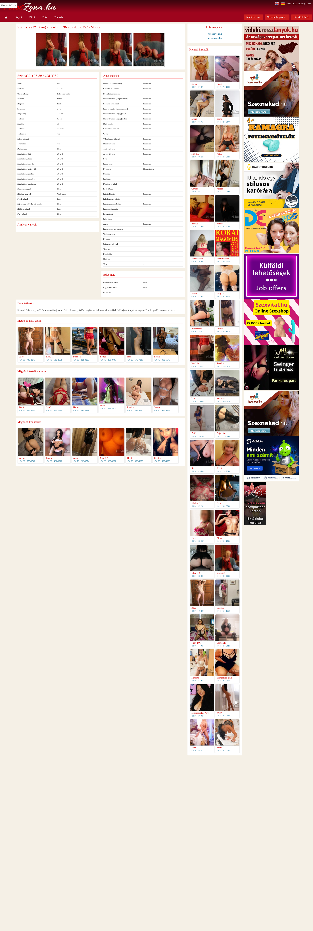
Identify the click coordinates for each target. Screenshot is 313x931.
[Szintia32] (51, 65)
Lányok (18, 17)
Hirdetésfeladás (301, 17)
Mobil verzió (253, 17)
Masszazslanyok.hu (276, 17)
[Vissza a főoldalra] (6, 17)
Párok (32, 17)
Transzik (58, 17)
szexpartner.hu (215, 38)
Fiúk (44, 17)
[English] (277, 3)
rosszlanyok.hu (215, 34)
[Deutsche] (283, 3)
